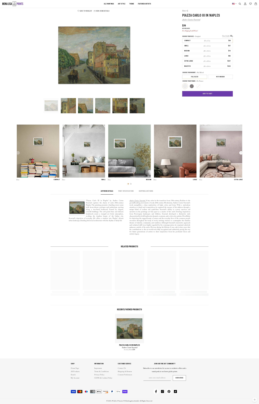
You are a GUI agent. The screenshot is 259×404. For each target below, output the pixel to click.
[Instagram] (162, 391)
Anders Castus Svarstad (191, 20)
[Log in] (245, 4)
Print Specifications (126, 191)
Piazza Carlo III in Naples (129, 345)
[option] (94, 55)
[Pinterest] (169, 391)
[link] (65, 292)
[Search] (240, 3)
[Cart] (256, 4)
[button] (241, 153)
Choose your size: (191, 36)
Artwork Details (107, 191)
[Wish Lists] (250, 4)
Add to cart (207, 93)
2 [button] (130, 183)
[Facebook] (156, 391)
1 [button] (128, 183)
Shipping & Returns (146, 191)
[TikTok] (175, 391)
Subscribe (179, 378)
